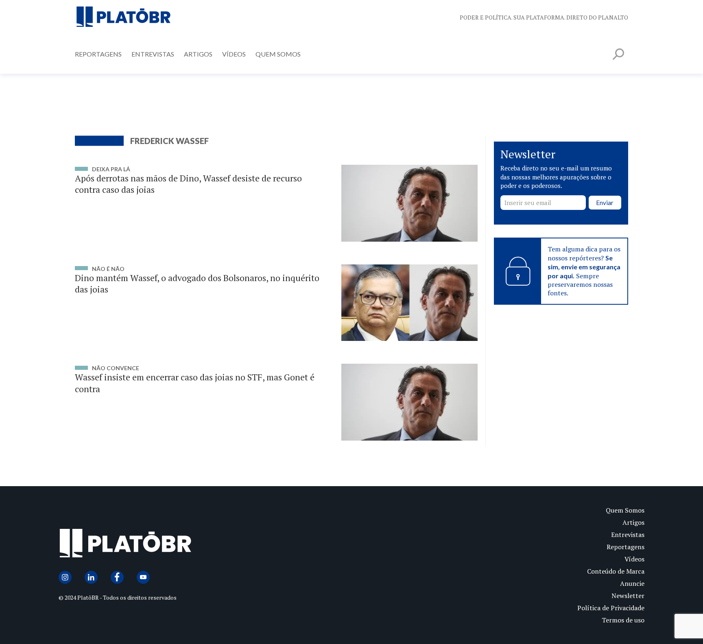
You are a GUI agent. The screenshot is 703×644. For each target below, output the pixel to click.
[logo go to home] (205, 545)
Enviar (604, 202)
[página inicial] (123, 17)
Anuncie (632, 583)
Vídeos (234, 54)
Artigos (198, 54)
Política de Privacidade (610, 607)
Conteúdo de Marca (615, 571)
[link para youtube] (143, 577)
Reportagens (98, 54)
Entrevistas (152, 54)
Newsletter (627, 595)
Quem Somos (278, 54)
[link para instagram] (65, 577)
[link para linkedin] (91, 577)
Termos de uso (623, 620)
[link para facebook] (117, 577)
